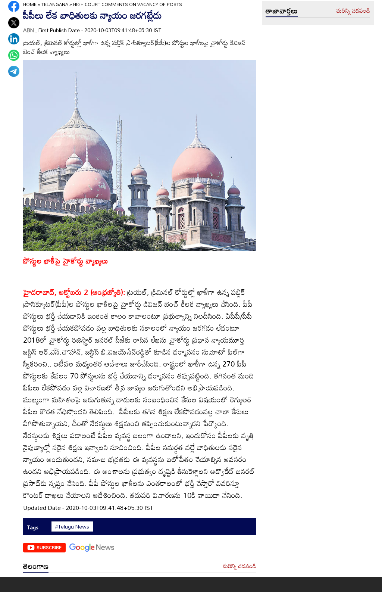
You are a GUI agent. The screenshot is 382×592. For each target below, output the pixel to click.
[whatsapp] (13, 55)
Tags (32, 527)
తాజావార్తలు (282, 10)
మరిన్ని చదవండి (239, 566)
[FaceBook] (13, 6)
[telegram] (13, 71)
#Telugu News (72, 527)
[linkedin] (13, 38)
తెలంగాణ (35, 566)
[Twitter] (13, 22)
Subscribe (49, 547)
